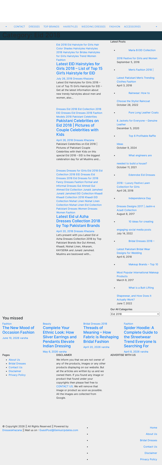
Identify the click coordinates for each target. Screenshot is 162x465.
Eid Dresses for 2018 (85, 178)
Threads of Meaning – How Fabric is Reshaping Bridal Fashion (101, 334)
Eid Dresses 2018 (82, 112)
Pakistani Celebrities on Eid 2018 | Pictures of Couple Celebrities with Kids (77, 127)
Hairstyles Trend (77, 56)
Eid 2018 (62, 44)
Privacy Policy (17, 374)
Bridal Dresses (17, 363)
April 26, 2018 (65, 140)
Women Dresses (87, 208)
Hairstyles (70, 26)
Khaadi (98, 193)
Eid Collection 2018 (89, 109)
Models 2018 (64, 116)
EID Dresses (64, 112)
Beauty (47, 323)
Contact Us (15, 367)
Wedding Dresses (93, 26)
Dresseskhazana (12, 430)
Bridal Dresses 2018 (95, 323)
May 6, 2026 (51, 351)
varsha (24, 338)
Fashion (114, 26)
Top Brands (51, 26)
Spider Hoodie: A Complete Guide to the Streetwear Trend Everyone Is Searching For (141, 336)
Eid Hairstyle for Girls (81, 44)
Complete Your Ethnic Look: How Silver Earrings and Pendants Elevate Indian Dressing (60, 336)
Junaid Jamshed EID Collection (75, 193)
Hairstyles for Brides (75, 52)
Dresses (34, 26)
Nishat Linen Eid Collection (85, 204)
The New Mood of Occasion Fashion (18, 330)
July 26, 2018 (64, 78)
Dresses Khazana (83, 78)
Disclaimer (15, 371)
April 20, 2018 (65, 231)
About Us (14, 359)
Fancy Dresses (65, 182)
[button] (6, 26)
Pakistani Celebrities (84, 116)
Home (153, 427)
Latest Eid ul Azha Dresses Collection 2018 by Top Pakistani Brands (78, 221)
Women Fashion (65, 212)
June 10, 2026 (11, 338)
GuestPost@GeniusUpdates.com (58, 430)
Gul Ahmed (84, 185)
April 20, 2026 (92, 347)
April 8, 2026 (132, 351)
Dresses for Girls (77, 170)
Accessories (132, 26)
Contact (19, 26)
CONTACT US (64, 386)
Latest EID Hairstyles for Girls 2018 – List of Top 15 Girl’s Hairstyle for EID (79, 68)
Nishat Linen (77, 201)
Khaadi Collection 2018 (70, 197)
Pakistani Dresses (67, 208)
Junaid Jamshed (93, 189)
